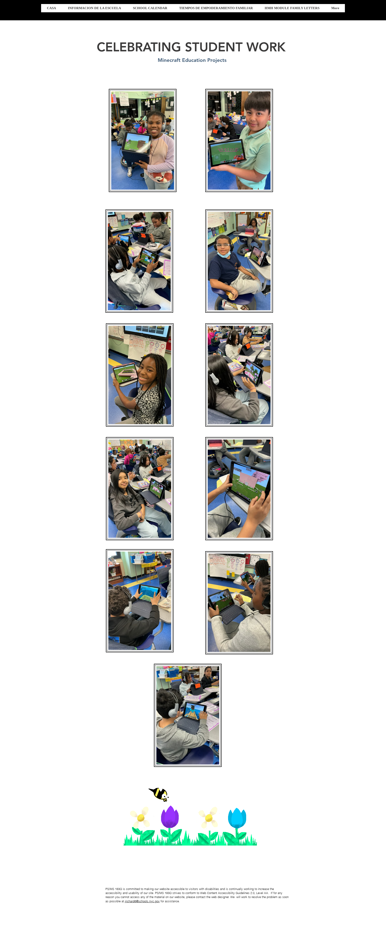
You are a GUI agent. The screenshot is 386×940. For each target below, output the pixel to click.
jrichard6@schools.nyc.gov (142, 901)
